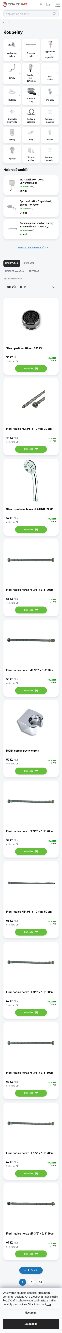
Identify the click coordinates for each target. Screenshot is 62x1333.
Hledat (54, 14)
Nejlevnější (11, 263)
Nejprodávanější (14, 271)
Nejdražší (28, 263)
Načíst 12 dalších (31, 1270)
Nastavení (31, 1312)
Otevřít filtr (16, 287)
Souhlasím (31, 1324)
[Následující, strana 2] (31, 1282)
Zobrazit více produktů (31, 247)
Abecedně (34, 271)
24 (40, 1282)
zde (48, 1304)
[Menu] (57, 4)
